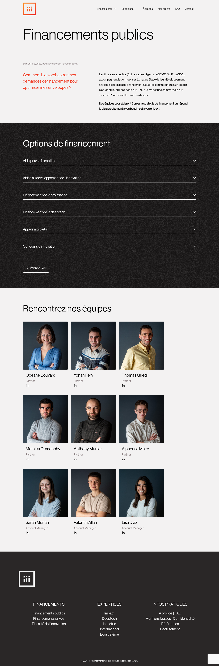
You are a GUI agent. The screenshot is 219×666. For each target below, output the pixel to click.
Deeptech (109, 619)
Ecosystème (109, 634)
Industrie (109, 624)
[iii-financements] (29, 9)
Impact (109, 613)
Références (170, 624)
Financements (104, 8)
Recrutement (170, 629)
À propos (148, 8)
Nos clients (164, 8)
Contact (189, 8)
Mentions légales (158, 619)
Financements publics (49, 613)
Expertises (128, 8)
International (109, 629)
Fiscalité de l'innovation (49, 624)
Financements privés (48, 619)
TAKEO (134, 660)
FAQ (177, 8)
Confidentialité (184, 619)
